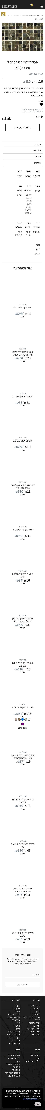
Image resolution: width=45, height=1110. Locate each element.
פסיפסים (24, 15)
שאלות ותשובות (14, 1055)
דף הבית (40, 15)
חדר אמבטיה (14, 1043)
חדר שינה (16, 1019)
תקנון (18, 1061)
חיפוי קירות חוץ (14, 1031)
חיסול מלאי (32, 15)
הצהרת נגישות (14, 1075)
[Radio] (29, 719)
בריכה (17, 1011)
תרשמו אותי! (22, 984)
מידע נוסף (37, 150)
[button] (3, 14)
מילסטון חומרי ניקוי (32, 1061)
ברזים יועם (36, 1014)
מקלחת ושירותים (13, 1037)
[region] (22, 17)
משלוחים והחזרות (13, 1064)
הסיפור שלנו (35, 1055)
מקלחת (17, 1005)
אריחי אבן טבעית (33, 1028)
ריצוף (18, 1028)
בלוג (38, 1058)
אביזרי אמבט (35, 1031)
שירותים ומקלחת (13, 1017)
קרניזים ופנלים (34, 1005)
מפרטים (38, 156)
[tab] (22, 144)
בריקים (37, 1011)
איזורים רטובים (14, 1014)
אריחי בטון (36, 1025)
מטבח (17, 1025)
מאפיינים (37, 144)
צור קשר (16, 1066)
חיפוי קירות (15, 1040)
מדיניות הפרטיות (13, 1058)
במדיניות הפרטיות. (30, 1099)
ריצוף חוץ (16, 1008)
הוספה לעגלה (22, 127)
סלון (18, 1022)
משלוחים (37, 163)
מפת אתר (16, 1069)
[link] (36, 6)
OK (38, 1104)
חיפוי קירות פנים (13, 1034)
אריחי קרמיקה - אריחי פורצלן (31, 1018)
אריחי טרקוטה (34, 1022)
